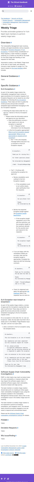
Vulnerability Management (22, 20)
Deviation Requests (14, 50)
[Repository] (5, 479)
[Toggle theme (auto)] (24, 6)
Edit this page (21, 453)
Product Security (8, 20)
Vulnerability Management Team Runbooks (15, 22)
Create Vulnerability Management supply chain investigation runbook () (13, 448)
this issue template (17, 68)
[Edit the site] (8, 479)
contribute (8, 455)
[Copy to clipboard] (29, 150)
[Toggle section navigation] (31, 11)
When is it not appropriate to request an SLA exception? (18, 136)
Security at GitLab (17, 18)
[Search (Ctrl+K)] (15, 11)
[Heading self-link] (11, 43)
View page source (8, 453)
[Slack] (1, 479)
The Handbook (5, 18)
